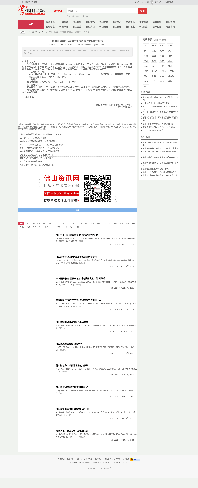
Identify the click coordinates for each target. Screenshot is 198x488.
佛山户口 (90, 27)
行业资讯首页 (33, 32)
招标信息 (50, 27)
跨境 (170, 81)
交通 (162, 66)
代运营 (155, 71)
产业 (162, 76)
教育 (154, 61)
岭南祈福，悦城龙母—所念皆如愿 (72, 431)
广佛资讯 (63, 22)
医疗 (154, 66)
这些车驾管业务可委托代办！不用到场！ (160, 127)
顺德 (73, 16)
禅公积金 (130, 27)
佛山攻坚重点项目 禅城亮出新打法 (72, 409)
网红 (154, 81)
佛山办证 (63, 27)
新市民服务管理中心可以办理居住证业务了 (160, 148)
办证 (42, 32)
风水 (164, 71)
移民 (154, 76)
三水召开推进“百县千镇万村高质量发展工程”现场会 (80, 278)
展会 (170, 51)
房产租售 (157, 27)
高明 (87, 16)
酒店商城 (170, 27)
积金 (162, 56)
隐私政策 (89, 459)
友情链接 (117, 459)
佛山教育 (103, 27)
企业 (154, 56)
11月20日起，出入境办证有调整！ (157, 103)
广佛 (146, 56)
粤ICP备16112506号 (120, 463)
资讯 (154, 45)
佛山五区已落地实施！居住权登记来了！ (160, 124)
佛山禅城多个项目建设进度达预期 (72, 365)
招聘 (170, 45)
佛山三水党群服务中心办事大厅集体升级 (160, 172)
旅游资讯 (130, 22)
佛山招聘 (170, 22)
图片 (146, 76)
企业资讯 (143, 22)
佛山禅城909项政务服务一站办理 (156, 169)
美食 (154, 51)
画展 (162, 81)
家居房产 (117, 22)
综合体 (171, 76)
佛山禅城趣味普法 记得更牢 (69, 344)
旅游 (170, 61)
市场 (146, 81)
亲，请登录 (26, 2)
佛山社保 (143, 27)
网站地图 (108, 459)
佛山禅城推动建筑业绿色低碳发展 (72, 322)
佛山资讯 (77, 22)
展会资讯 (157, 22)
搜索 (142, 11)
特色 (162, 61)
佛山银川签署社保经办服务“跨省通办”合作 (160, 175)
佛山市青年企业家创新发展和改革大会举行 (76, 257)
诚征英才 (98, 459)
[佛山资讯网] (31, 10)
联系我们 (70, 459)
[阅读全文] (81, 241)
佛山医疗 (77, 27)
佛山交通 (117, 27)
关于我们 (61, 459)
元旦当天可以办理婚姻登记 (154, 130)
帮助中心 (80, 459)
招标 (162, 45)
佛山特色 (90, 22)
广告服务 (126, 459)
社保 (170, 56)
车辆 (172, 71)
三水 (82, 16)
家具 (146, 86)
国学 (146, 45)
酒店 (146, 66)
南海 (78, 16)
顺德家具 (50, 22)
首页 (31, 24)
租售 (146, 51)
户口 (146, 61)
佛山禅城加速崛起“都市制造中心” (72, 387)
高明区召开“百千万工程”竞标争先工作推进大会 (78, 300)
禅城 (68, 16)
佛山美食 (103, 22)
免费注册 (33, 2)
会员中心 (139, 2)
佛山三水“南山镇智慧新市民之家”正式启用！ (77, 235)
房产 (162, 51)
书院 (146, 71)
